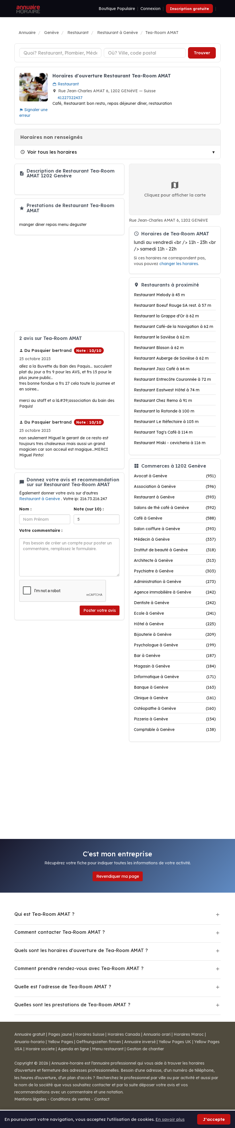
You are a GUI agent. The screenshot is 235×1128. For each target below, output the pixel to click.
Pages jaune (60, 1034)
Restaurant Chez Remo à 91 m (163, 400)
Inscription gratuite (189, 8)
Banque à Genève (175, 687)
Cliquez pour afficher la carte (175, 195)
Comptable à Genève (175, 729)
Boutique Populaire (117, 8)
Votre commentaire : (40, 530)
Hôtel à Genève (175, 623)
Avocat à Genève (175, 475)
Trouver (202, 52)
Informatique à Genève (175, 676)
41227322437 (70, 97)
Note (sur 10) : (89, 509)
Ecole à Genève (175, 613)
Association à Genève (175, 486)
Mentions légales (30, 1099)
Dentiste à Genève (175, 602)
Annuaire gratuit (29, 1034)
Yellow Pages (60, 1041)
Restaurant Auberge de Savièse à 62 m (171, 358)
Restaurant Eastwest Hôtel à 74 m (166, 389)
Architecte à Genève (175, 560)
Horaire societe (40, 1048)
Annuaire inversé (140, 1041)
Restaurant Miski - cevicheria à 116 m (169, 442)
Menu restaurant (108, 1048)
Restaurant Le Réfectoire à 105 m (166, 421)
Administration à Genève (175, 581)
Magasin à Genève (175, 666)
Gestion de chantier (145, 1048)
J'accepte (214, 1119)
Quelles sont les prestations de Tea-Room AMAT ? (72, 1004)
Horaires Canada (123, 1034)
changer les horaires (178, 263)
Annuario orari (157, 1034)
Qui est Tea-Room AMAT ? (44, 914)
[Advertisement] (69, 283)
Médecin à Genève (175, 539)
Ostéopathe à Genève (175, 708)
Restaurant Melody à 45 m (159, 294)
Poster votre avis (99, 610)
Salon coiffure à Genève (175, 528)
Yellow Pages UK (175, 1041)
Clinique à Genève (175, 697)
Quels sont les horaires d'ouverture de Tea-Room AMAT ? (81, 950)
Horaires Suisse (89, 1034)
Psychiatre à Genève (175, 571)
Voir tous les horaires (52, 152)
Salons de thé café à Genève (175, 507)
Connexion (150, 8)
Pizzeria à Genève (175, 719)
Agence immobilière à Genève (175, 592)
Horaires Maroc (189, 1034)
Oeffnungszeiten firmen (98, 1041)
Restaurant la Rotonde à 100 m (164, 411)
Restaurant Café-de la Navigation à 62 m (173, 326)
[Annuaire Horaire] (27, 8)
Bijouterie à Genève (175, 634)
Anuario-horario (29, 1041)
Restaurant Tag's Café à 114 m (163, 432)
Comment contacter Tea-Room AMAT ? (59, 932)
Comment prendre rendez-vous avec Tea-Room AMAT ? (79, 968)
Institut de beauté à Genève (175, 549)
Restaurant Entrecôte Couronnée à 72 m (172, 379)
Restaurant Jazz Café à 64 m (161, 368)
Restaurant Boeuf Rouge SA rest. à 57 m (172, 305)
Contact (101, 1099)
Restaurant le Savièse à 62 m (161, 337)
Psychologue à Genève (175, 645)
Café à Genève (175, 518)
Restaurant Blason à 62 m (159, 347)
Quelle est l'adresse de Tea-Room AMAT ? (62, 986)
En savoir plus (170, 1119)
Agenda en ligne (73, 1048)
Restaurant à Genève (40, 498)
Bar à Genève (175, 655)
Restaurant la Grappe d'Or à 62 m (166, 315)
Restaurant (67, 84)
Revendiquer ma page (117, 876)
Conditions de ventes (70, 1099)
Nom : (25, 509)
